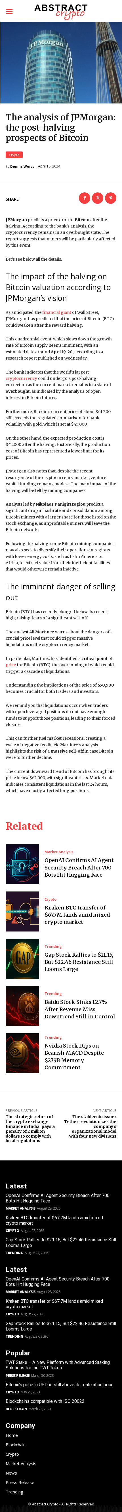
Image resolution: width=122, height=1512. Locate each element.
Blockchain (16, 1409)
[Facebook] (84, 198)
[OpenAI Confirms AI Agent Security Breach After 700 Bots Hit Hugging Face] (22, 864)
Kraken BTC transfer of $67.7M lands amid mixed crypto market (77, 914)
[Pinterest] (110, 198)
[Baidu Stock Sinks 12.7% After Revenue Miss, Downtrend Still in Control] (22, 1006)
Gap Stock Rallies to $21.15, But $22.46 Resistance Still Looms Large (79, 962)
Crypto (14, 155)
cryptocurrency (21, 378)
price (11, 664)
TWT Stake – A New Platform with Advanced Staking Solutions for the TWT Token (58, 1365)
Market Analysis (59, 852)
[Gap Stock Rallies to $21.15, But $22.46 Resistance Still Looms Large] (22, 959)
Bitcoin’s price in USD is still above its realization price (59, 1384)
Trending (53, 946)
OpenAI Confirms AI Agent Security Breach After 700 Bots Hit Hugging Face (79, 867)
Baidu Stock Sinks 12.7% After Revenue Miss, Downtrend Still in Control (80, 1009)
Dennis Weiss (22, 166)
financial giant (56, 312)
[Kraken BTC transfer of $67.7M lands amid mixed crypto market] (22, 911)
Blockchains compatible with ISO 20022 (45, 1401)
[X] (97, 198)
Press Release (18, 1375)
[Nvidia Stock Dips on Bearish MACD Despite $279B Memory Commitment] (22, 1053)
